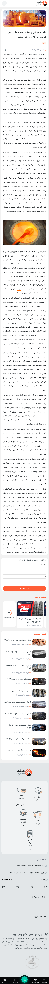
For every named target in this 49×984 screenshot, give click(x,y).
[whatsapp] (46, 887)
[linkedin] (3, 887)
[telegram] (31, 887)
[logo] (41, 3)
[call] (24, 979)
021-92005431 (21, 866)
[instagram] (17, 887)
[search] (4, 3)
